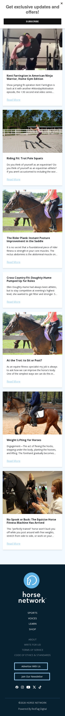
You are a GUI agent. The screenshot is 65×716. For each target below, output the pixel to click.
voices (32, 618)
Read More (13, 100)
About (32, 639)
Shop (32, 629)
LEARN (32, 623)
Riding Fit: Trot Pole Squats (25, 158)
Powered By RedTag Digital (32, 708)
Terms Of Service (32, 649)
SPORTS (32, 612)
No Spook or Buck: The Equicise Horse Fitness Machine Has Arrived (31, 521)
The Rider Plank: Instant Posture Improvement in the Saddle (28, 239)
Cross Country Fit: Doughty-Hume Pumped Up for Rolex (29, 279)
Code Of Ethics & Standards (32, 655)
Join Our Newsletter (32, 676)
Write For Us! (32, 644)
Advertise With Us (31, 666)
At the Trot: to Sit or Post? (24, 360)
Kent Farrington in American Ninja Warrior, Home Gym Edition (30, 77)
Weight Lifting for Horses (24, 440)
